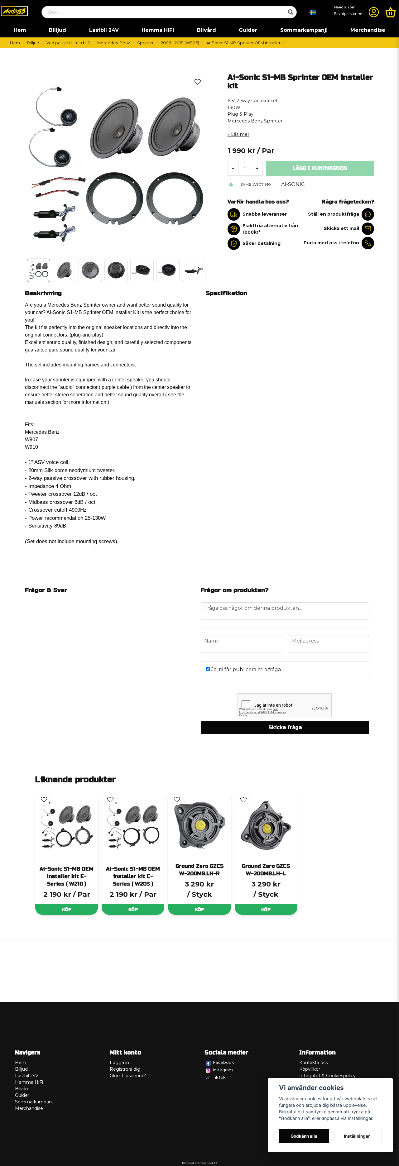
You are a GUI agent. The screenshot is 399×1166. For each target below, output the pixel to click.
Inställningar (357, 1136)
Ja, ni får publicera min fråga (245, 669)
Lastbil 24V (104, 30)
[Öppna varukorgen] (390, 12)
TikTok (219, 1077)
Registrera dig (125, 1069)
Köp (66, 909)
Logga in (119, 1062)
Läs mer (240, 134)
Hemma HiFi (158, 30)
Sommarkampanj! (304, 30)
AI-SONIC (293, 184)
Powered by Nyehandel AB (199, 1162)
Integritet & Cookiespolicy (327, 1075)
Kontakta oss (313, 1062)
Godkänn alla (304, 1136)
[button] (313, 12)
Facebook (223, 1062)
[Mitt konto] (373, 12)
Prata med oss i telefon (331, 243)
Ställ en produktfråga (333, 214)
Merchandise (367, 30)
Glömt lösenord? (128, 1075)
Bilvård (206, 30)
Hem (20, 30)
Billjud (57, 30)
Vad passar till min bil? (68, 43)
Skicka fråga (285, 727)
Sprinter (145, 43)
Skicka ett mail (341, 228)
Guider (248, 30)
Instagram (223, 1069)
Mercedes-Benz (113, 43)
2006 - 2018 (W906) (180, 43)
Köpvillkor (309, 1069)
